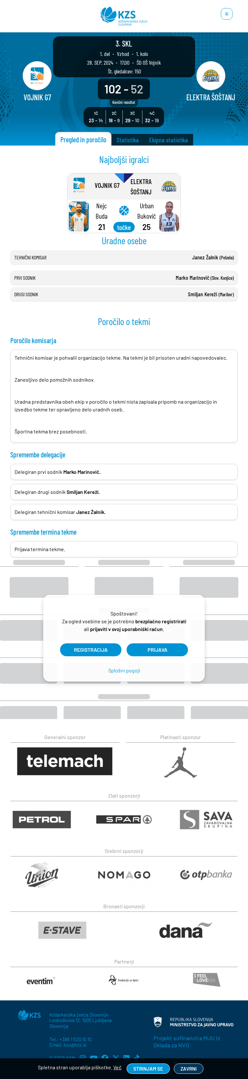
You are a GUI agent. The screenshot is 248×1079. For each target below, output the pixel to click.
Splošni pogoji (124, 670)
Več (117, 1067)
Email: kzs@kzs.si (68, 1045)
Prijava (157, 650)
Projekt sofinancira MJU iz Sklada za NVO (186, 1041)
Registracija (91, 650)
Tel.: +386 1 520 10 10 (70, 1039)
